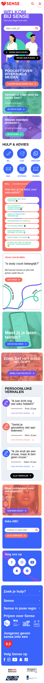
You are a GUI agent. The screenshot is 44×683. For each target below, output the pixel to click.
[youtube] (32, 562)
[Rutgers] (31, 670)
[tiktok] (27, 571)
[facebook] (12, 562)
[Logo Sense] (10, 3)
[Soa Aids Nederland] (12, 670)
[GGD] (12, 678)
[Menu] (40, 4)
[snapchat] (17, 571)
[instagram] (22, 562)
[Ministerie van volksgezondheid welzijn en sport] (31, 678)
